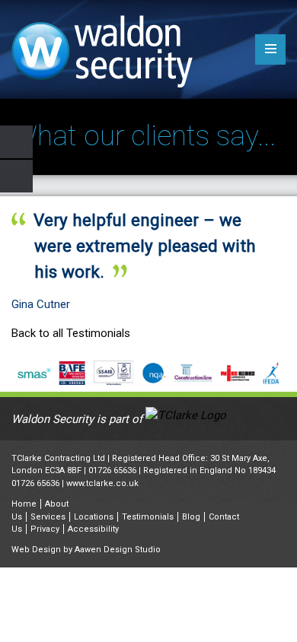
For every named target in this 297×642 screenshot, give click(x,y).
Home (24, 504)
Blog (191, 517)
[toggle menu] (270, 49)
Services (47, 517)
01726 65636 (112, 470)
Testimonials (148, 517)
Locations (93, 517)
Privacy (44, 529)
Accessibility (93, 529)
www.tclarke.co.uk (102, 483)
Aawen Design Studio (118, 550)
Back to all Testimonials (70, 333)
